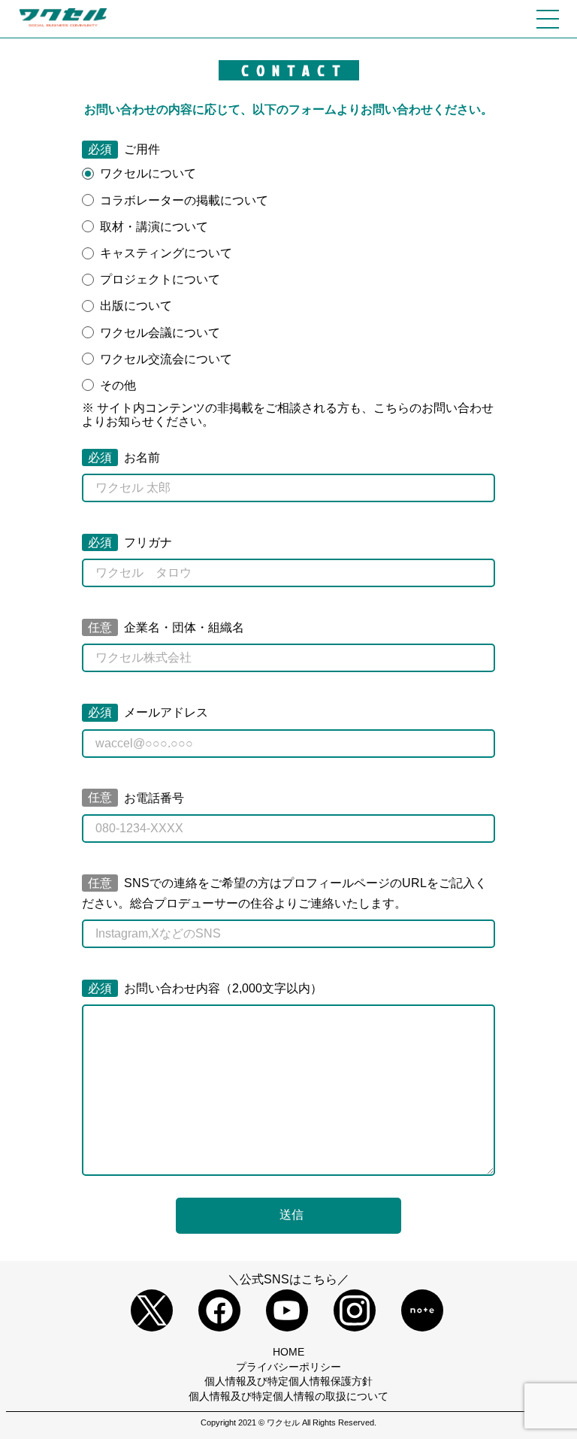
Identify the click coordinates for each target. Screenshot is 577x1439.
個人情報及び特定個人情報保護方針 (288, 1381)
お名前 (124, 457)
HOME (288, 1352)
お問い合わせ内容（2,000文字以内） (205, 988)
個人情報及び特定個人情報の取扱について (288, 1396)
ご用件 (124, 149)
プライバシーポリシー (288, 1367)
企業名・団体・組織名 (166, 627)
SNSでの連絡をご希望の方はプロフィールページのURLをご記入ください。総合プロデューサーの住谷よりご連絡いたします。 (284, 893)
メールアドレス (148, 712)
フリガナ (130, 542)
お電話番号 (136, 798)
